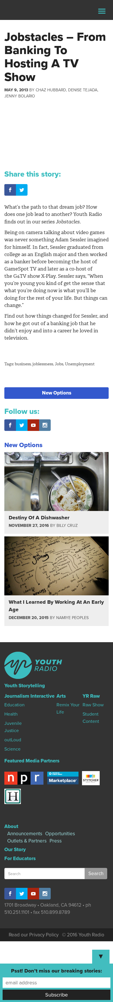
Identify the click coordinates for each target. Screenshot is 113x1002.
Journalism (16, 696)
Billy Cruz (67, 525)
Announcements (24, 834)
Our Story (15, 850)
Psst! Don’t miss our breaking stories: (56, 971)
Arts (61, 696)
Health (11, 714)
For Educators (20, 858)
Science (12, 749)
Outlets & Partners (27, 841)
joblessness (42, 364)
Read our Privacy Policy (34, 935)
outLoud (12, 740)
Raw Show (93, 705)
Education (14, 705)
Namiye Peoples (72, 617)
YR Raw (91, 696)
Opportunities (60, 834)
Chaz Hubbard (51, 90)
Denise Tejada (82, 90)
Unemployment (80, 364)
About (11, 826)
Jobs (59, 364)
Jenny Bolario (19, 96)
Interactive (42, 696)
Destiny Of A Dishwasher (39, 517)
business (23, 364)
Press (56, 841)
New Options (56, 393)
